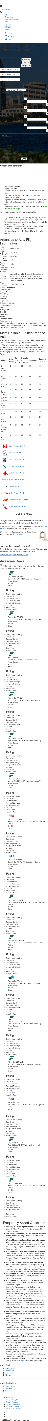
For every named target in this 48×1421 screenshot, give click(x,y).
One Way (26, 62)
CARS (6, 29)
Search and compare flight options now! (14, 554)
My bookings (8, 17)
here (22, 1360)
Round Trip (26, 60)
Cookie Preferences (13, 1404)
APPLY (24, 159)
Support (7, 21)
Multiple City (26, 65)
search (31, 202)
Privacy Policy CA (12, 1402)
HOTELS (7, 27)
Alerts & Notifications (11, 19)
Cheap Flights (9, 1368)
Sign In (6, 15)
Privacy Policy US (12, 1400)
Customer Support (6, 9)
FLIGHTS (7, 25)
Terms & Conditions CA (14, 1409)
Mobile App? (18, 534)
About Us (9, 1397)
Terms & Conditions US (14, 1406)
